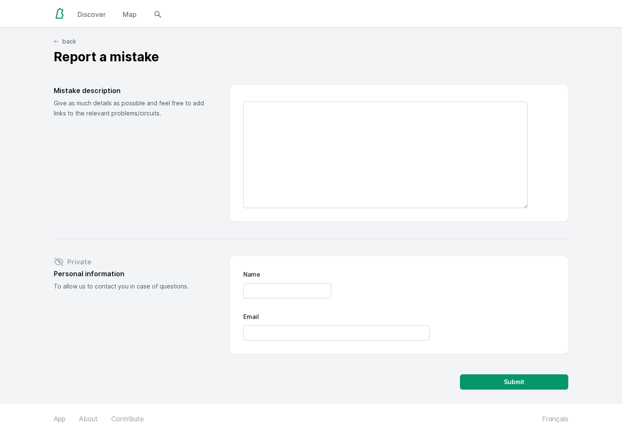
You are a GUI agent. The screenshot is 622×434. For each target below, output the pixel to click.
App (60, 419)
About (88, 419)
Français (555, 419)
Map (130, 14)
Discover (91, 14)
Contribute (127, 419)
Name (251, 274)
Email (251, 316)
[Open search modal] (158, 13)
